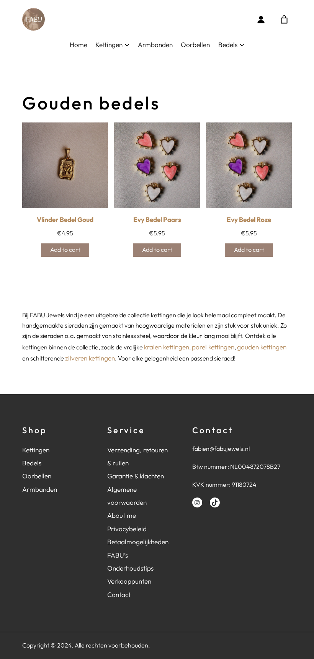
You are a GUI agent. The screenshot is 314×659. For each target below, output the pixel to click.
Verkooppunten (129, 581)
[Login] (261, 19)
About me (121, 515)
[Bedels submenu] (241, 44)
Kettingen (35, 450)
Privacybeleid (127, 529)
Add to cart (65, 249)
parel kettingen (213, 347)
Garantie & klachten (135, 476)
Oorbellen (36, 476)
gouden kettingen (261, 347)
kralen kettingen (166, 347)
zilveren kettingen (90, 358)
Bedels (31, 463)
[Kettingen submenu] (126, 44)
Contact (119, 594)
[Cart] (284, 19)
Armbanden (39, 489)
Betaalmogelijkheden (137, 542)
